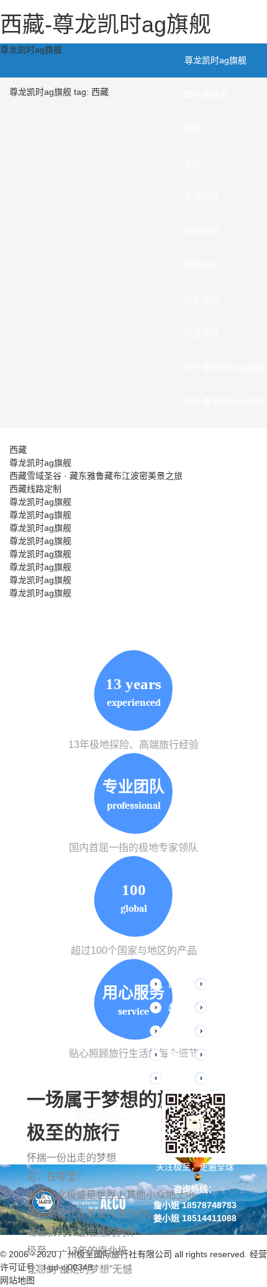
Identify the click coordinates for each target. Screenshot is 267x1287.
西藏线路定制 (35, 489)
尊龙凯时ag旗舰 (31, 50)
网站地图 (17, 1280)
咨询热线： (195, 1189)
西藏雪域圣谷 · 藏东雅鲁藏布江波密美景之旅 (96, 476)
